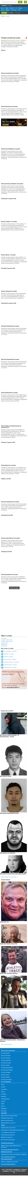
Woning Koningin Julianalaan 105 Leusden (12, 183)
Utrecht (3, 1106)
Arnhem (3, 1091)
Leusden (7, 16)
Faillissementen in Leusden (10, 664)
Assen (2, 1084)
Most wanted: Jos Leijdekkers (7, 853)
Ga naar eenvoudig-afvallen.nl (8, 1164)
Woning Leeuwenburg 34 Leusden (10, 73)
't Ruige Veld (4, 646)
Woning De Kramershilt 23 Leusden (10, 501)
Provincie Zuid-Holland (6, 1079)
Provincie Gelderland (6, 1060)
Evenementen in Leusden (10, 659)
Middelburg (3, 1108)
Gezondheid (14, 10)
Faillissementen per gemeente (8, 1127)
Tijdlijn (6, 8)
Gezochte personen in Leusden (11, 662)
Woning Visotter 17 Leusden (8, 254)
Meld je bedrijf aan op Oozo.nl (8, 1123)
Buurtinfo (12, 8)
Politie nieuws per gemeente (7, 1135)
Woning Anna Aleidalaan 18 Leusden (10, 148)
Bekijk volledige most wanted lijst (9, 877)
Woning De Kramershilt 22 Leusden (10, 326)
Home (2, 8)
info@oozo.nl (17, 1169)
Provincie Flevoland (5, 1055)
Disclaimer (12, 1171)
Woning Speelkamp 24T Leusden (9, 574)
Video (19, 10)
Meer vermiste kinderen (6, 1044)
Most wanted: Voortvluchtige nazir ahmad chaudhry (13, 873)
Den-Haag (3, 1111)
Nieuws (3, 10)
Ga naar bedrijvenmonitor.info (8, 1157)
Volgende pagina (14, 588)
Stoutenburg (4, 644)
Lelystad (3, 1087)
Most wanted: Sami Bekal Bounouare (9, 813)
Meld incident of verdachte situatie (9, 1115)
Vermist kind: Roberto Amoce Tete (8, 943)
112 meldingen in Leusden (10, 651)
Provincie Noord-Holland (7, 1070)
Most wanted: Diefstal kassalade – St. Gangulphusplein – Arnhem (9, 735)
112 (16, 8)
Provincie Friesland (5, 1058)
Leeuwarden (4, 1089)
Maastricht (3, 1096)
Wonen (7, 10)
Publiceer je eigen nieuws (7, 1118)
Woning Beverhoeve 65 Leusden (9, 106)
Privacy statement (20, 1171)
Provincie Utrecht (5, 1074)
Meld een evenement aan (7, 1120)
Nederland (4, 5)
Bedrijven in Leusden (9, 654)
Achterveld (3, 638)
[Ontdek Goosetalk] (14, 122)
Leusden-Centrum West (6, 641)
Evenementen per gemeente (8, 1139)
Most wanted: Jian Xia (5, 776)
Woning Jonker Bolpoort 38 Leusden (10, 538)
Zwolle (2, 1103)
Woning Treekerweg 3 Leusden (9, 291)
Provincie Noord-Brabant (7, 1067)
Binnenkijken (4, 12)
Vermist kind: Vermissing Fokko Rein (9, 1009)
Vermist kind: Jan (4, 922)
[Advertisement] (14, 27)
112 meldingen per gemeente (8, 1132)
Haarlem (3, 1101)
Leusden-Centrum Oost (6, 640)
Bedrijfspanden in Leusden (10, 667)
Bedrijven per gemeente (6, 1137)
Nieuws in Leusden (8, 656)
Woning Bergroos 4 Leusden (8, 465)
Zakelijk (20, 8)
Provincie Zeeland (5, 1077)
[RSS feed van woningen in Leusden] (26, 38)
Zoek (20, 2)
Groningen (3, 1094)
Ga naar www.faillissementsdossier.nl (10, 1149)
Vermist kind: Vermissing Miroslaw (8, 973)
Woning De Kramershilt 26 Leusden (10, 359)
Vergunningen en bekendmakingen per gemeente (13, 1130)
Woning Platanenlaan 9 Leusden (9, 392)
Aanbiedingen (18, 12)
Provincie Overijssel (5, 1072)
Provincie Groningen (6, 1062)
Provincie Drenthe (5, 1053)
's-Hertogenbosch (5, 1099)
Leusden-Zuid (4, 643)
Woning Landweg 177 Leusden (9, 221)
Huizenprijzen (11, 12)
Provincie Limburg (5, 1065)
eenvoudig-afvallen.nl (13, 687)
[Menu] (25, 2)
